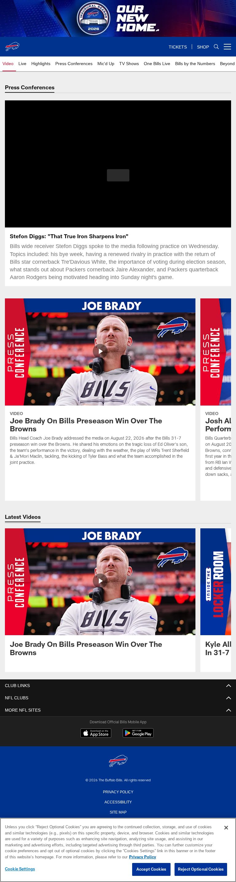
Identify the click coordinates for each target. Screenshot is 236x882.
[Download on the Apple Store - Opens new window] (96, 734)
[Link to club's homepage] (12, 44)
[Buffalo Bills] (118, 761)
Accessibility (118, 801)
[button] (118, 175)
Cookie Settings (20, 869)
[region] (118, 850)
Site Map (118, 812)
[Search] (216, 47)
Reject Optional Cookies (201, 869)
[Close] (226, 828)
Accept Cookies (151, 869)
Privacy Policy (118, 791)
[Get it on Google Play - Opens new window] (138, 736)
